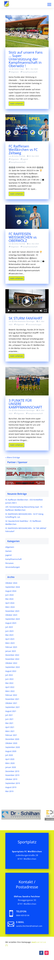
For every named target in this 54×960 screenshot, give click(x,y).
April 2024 (9, 603)
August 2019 (10, 787)
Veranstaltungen (34, 324)
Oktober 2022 (11, 663)
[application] (27, 301)
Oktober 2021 (11, 703)
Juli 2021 (9, 715)
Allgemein (15, 72)
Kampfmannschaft (29, 72)
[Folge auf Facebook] (41, 953)
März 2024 (10, 607)
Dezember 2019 (12, 771)
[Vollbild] (45, 310)
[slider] (25, 310)
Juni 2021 (9, 719)
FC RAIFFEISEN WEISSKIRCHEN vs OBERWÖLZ (23, 237)
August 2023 (10, 623)
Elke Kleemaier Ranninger (24, 321)
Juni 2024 (9, 595)
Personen (9, 563)
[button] (27, 301)
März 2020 (10, 763)
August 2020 (10, 751)
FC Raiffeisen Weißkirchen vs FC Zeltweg (23, 149)
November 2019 (12, 775)
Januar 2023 (10, 651)
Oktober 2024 (11, 583)
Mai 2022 (9, 683)
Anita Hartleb (19, 156)
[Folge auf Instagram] (46, 953)
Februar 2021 (11, 735)
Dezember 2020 (12, 739)
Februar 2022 (11, 695)
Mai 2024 (9, 599)
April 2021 (9, 727)
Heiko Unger (19, 69)
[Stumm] (41, 310)
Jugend (25, 159)
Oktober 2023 (11, 615)
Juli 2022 (9, 675)
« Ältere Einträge (12, 457)
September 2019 (12, 783)
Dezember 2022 (12, 655)
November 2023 (12, 611)
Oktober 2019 (11, 779)
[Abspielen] (8, 310)
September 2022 (12, 667)
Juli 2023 (9, 627)
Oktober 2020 (11, 743)
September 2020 (12, 747)
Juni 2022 (9, 679)
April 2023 (9, 639)
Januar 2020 (10, 767)
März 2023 (10, 643)
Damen (8, 551)
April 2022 (9, 687)
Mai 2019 (9, 791)
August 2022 (10, 671)
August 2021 (10, 711)
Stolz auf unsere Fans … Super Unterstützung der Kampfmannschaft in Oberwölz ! (25, 59)
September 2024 (12, 587)
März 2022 (10, 691)
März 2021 (10, 731)
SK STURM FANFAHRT (25, 318)
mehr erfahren (16, 103)
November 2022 (12, 659)
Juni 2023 (9, 631)
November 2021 (12, 699)
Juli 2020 (9, 755)
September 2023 (12, 619)
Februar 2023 (11, 647)
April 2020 (9, 759)
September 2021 (12, 707)
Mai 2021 (9, 723)
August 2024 (10, 591)
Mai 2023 (9, 635)
